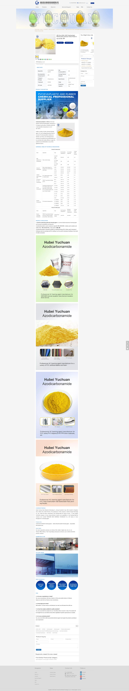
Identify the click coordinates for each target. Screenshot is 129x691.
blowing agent (56, 629)
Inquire (60, 42)
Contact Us (37, 684)
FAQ (35, 682)
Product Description (40, 64)
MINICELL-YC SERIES (86, 62)
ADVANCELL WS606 (53, 659)
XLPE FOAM (55, 632)
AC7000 (43, 629)
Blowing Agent (84, 60)
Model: (37, 61)
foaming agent (49, 629)
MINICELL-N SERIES (86, 64)
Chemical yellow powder (65, 629)
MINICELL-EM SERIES (86, 66)
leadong (79, 689)
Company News (53, 672)
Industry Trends (53, 674)
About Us (36, 674)
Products (36, 676)
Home (36, 672)
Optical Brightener (39, 659)
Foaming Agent (46, 659)
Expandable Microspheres (87, 67)
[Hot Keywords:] (93, 56)
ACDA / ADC (38, 629)
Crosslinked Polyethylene (40, 632)
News (36, 680)
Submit (39, 649)
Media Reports (52, 676)
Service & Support (38, 678)
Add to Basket (69, 42)
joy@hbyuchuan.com (70, 673)
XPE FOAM (49, 632)
